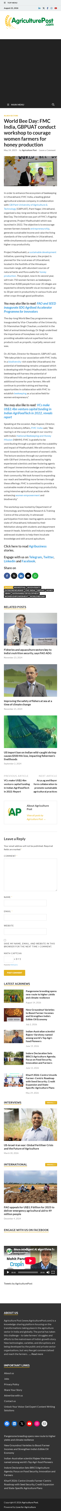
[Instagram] (37, 1423)
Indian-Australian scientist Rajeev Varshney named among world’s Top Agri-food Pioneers (40, 1036)
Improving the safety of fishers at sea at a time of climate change (28, 702)
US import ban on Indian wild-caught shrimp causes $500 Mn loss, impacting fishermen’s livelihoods (30, 756)
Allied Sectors (11, 116)
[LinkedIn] (14, 1423)
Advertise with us (13, 1395)
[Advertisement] (30, 69)
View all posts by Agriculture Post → (36, 817)
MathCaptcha (14, 965)
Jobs (6, 1378)
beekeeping (20, 393)
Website (9, 925)
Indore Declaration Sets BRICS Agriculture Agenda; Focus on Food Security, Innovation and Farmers (41, 1058)
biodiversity (14, 361)
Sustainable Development (25, 593)
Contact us (10, 1400)
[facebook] (47, 8)
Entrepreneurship (14, 590)
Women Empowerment (16, 596)
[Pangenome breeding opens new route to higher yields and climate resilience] (13, 991)
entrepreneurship (39, 228)
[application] (30, 1260)
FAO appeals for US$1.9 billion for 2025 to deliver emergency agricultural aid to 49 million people (29, 1211)
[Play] (8, 1272)
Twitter (48, 557)
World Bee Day (37, 596)
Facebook (28, 561)
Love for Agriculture (26, 1507)
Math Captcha (13, 953)
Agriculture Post (29, 150)
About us (9, 1373)
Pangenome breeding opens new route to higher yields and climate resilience (41, 994)
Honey (49, 590)
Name (8, 897)
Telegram (35, 557)
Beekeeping (20, 587)
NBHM (7, 593)
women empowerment (27, 495)
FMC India (37, 427)
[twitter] (44, 8)
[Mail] (44, 1423)
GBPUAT (41, 590)
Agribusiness (38, 546)
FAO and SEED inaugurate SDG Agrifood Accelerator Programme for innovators (30, 307)
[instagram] (51, 8)
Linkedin (9, 561)
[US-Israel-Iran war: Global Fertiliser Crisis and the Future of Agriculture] (30, 1141)
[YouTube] (29, 1423)
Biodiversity (34, 587)
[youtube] (56, 8)
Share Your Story (13, 1389)
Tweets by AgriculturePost (18, 1283)
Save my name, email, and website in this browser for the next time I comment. (29, 945)
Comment (10, 856)
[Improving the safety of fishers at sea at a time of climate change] (30, 697)
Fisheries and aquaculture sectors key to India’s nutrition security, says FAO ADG (28, 651)
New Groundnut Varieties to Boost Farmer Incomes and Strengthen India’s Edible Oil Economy (40, 1014)
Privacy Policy (11, 1384)
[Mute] (48, 1272)
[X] (22, 1423)
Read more (37, 1353)
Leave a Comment (47, 150)
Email (8, 911)
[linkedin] (39, 8)
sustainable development (42, 252)
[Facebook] (7, 1423)
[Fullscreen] (53, 1272)
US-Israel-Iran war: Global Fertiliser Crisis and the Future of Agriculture (28, 1147)
